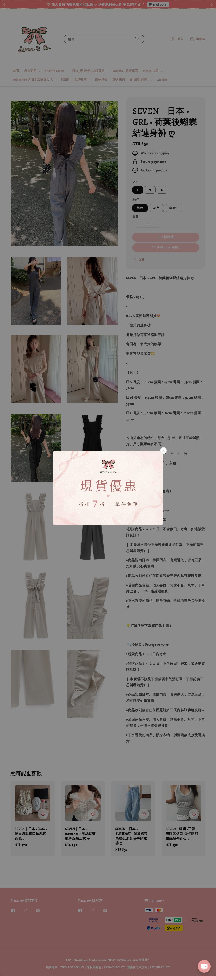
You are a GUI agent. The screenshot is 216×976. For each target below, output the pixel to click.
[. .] (108, 488)
